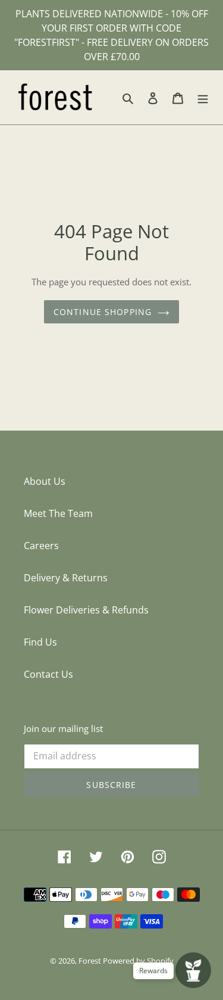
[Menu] (202, 98)
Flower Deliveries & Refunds (86, 609)
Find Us (40, 642)
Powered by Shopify (138, 960)
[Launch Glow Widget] (193, 970)
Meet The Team (58, 513)
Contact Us (48, 674)
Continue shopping (103, 311)
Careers (41, 545)
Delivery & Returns (66, 577)
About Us (44, 481)
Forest (90, 960)
